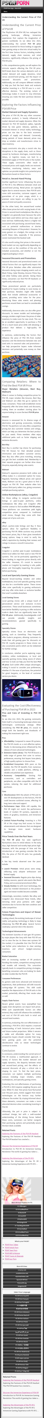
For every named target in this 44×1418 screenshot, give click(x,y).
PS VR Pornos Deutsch (22, 1315)
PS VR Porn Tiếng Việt (22, 1371)
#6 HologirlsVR (22, 1222)
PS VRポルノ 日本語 (22, 1345)
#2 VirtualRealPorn (22, 1209)
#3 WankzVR (22, 1213)
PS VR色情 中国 (22, 1305)
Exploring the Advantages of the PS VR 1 (18, 1158)
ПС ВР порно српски (22, 1358)
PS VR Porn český (22, 1361)
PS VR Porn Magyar (22, 1368)
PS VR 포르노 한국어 (22, 1348)
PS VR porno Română (22, 1355)
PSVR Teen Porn (11, 1250)
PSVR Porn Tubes (11, 1244)
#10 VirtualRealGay (22, 1235)
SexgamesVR (22, 1286)
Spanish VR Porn (22, 1280)
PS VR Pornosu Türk (21, 1365)
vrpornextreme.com (22, 1276)
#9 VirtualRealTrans (22, 1232)
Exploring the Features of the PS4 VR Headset (20, 1133)
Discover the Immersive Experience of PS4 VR (20, 1146)
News (5, 11)
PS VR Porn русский (22, 1325)
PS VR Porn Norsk (22, 1342)
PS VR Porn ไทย (22, 1328)
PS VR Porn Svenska (22, 1338)
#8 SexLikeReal (22, 1229)
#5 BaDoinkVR (22, 1219)
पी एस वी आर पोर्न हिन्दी (22, 1309)
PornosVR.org (21, 1283)
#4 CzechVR (22, 1216)
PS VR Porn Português (22, 1302)
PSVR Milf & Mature (12, 1253)
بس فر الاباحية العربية (22, 1332)
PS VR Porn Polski (22, 1322)
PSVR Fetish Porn (11, 1247)
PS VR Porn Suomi (22, 1335)
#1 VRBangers (21, 1206)
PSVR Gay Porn (10, 1259)
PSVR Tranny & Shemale (14, 1256)
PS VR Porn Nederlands (21, 1352)
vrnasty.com (22, 1270)
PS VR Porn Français (22, 1299)
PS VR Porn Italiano (22, 1318)
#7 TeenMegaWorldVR (22, 1226)
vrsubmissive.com (22, 1273)
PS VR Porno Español (22, 1296)
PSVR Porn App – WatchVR (12, 8)
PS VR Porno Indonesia (22, 1312)
